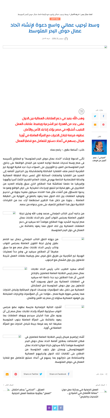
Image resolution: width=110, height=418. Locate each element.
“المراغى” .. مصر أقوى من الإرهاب (99, 159)
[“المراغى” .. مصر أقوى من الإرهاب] (99, 147)
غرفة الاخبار (55, 19)
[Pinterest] (103, 124)
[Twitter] (95, 116)
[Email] (95, 124)
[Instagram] (49, 408)
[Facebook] (103, 116)
